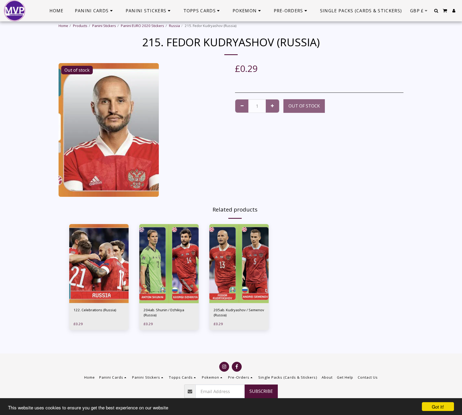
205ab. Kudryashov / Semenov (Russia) (239, 313)
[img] (99, 263)
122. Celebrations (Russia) (95, 310)
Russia (174, 25)
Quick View (99, 292)
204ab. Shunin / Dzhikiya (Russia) (164, 313)
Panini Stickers (104, 25)
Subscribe (261, 391)
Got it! (438, 406)
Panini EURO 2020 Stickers (142, 25)
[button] (436, 11)
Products (80, 25)
